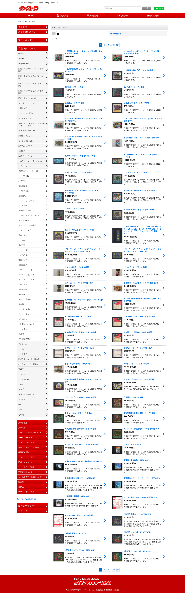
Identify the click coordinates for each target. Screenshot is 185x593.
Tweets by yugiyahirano (27, 499)
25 (114, 45)
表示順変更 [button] (117, 34)
